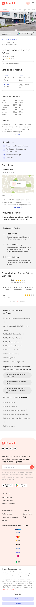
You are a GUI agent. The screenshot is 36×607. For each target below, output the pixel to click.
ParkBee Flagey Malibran (11, 342)
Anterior (12, 301)
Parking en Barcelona (10, 406)
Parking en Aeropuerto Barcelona (14, 410)
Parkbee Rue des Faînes (10, 44)
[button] (20, 154)
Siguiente (23, 301)
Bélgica (9, 43)
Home (3, 43)
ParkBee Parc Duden (10, 354)
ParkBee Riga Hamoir (10, 358)
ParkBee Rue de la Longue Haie (13, 362)
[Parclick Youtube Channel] (15, 448)
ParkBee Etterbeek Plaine (11, 338)
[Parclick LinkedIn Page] (7, 448)
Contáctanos (28, 514)
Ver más (17, 135)
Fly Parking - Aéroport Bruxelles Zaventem (17, 318)
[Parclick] (9, 3)
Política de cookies (8, 590)
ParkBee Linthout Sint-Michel (12, 346)
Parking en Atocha (9, 426)
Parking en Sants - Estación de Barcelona (16, 418)
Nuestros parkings (8, 504)
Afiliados (5, 520)
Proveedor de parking (10, 517)
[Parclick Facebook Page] (11, 448)
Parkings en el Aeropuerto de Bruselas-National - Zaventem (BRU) (15, 390)
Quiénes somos (7, 497)
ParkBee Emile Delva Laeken (12, 334)
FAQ (24, 517)
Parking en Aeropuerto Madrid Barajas (15, 414)
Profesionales (7, 514)
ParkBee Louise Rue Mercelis (12, 350)
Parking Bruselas (17, 43)
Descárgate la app (27, 34)
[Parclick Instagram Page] (3, 448)
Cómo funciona (7, 500)
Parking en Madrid (9, 402)
